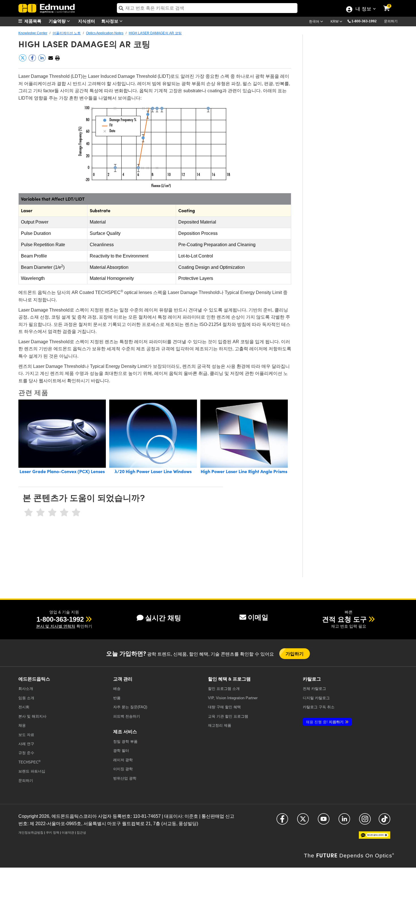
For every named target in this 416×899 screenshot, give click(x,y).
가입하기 (295, 653)
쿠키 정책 (52, 832)
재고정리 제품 (219, 725)
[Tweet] (23, 60)
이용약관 (68, 832)
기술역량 (58, 21)
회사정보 (110, 21)
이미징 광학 (123, 769)
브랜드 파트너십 (31, 771)
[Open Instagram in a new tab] (365, 821)
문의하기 (391, 21)
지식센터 (86, 21)
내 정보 (363, 9)
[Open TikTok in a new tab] (384, 821)
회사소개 (25, 688)
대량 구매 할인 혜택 (224, 707)
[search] (207, 8)
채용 (22, 725)
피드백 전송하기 (126, 716)
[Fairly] (52, 512)
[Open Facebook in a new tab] (282, 821)
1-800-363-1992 (364, 21)
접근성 (81, 832)
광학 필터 (121, 750)
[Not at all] (29, 512)
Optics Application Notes (104, 33)
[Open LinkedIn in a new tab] (344, 821)
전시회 (23, 707)
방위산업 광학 (124, 778)
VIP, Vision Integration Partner (233, 698)
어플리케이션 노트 (67, 33)
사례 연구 (26, 744)
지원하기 (325, 722)
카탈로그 (314, 688)
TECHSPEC (29, 761)
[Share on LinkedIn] (42, 60)
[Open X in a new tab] (303, 821)
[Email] (50, 58)
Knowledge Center (32, 33)
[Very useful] (76, 512)
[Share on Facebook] (33, 60)
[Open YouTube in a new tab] (323, 821)
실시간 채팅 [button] (163, 618)
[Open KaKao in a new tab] (374, 837)
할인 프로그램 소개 (224, 688)
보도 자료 (26, 735)
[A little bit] (40, 512)
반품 (117, 698)
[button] (366, 21)
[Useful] (64, 512)
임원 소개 (26, 698)
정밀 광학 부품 (125, 741)
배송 (117, 688)
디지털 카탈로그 (316, 698)
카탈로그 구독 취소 (318, 707)
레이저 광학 (123, 760)
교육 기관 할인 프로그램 (228, 716)
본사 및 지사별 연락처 (55, 626)
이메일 (258, 617)
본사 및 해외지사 (32, 716)
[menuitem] (32, 21)
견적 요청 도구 (344, 619)
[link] (390, 4)
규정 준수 (26, 753)
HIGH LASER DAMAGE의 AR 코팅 (155, 33)
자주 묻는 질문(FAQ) (130, 707)
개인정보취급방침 (30, 832)
